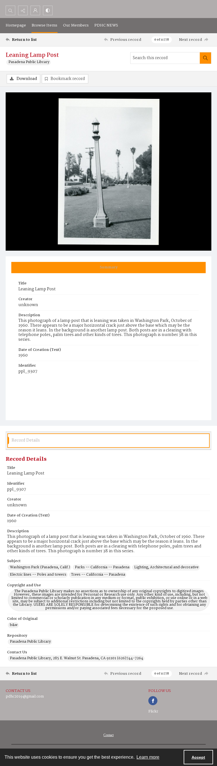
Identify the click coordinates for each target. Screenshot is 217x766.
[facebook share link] (152, 700)
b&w (14, 625)
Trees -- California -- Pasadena (98, 575)
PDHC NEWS (106, 25)
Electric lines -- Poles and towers (38, 575)
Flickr (153, 711)
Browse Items (44, 25)
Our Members (76, 25)
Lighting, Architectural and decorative (166, 567)
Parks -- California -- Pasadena (102, 567)
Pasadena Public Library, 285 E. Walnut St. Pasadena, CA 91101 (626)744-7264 (76, 658)
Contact (108, 735)
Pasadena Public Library (28, 62)
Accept (198, 757)
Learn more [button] (147, 757)
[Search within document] (205, 58)
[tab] (108, 267)
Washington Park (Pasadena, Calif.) (40, 567)
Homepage (16, 25)
